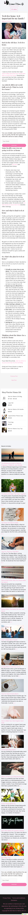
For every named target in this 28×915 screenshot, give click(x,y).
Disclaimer (14, 900)
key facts (14, 164)
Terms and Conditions (18, 898)
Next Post (14, 380)
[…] (2, 476)
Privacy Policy (7, 898)
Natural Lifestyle (7, 21)
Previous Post (14, 376)
